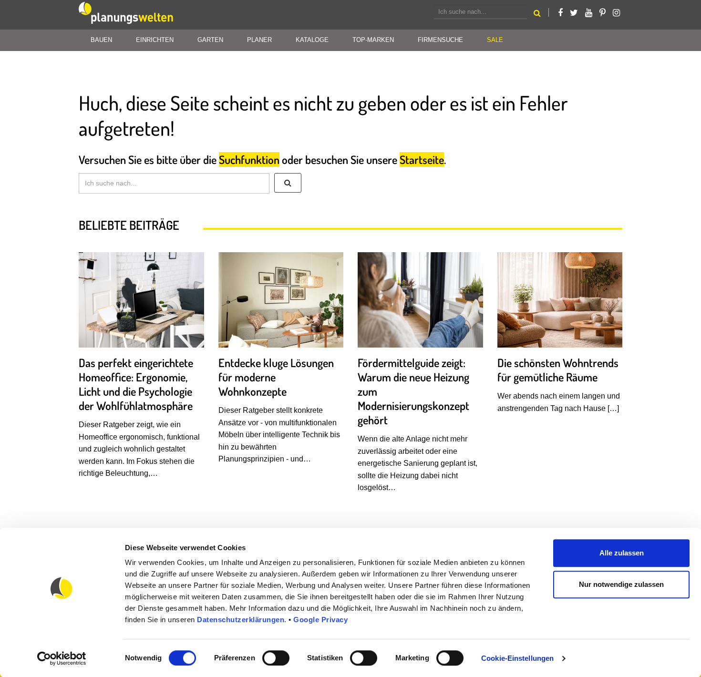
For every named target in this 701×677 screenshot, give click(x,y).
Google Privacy (320, 619)
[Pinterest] (602, 13)
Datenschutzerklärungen (240, 619)
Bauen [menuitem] (101, 39)
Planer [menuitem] (259, 39)
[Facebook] (560, 13)
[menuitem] (495, 40)
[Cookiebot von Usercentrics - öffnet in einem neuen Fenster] (61, 658)
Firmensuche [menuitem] (440, 39)
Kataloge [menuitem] (312, 39)
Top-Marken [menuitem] (373, 39)
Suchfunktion (249, 159)
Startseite (422, 159)
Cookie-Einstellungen (517, 658)
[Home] (126, 15)
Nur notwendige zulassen (621, 584)
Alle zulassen (621, 553)
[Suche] (287, 183)
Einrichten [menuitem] (155, 39)
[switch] (275, 658)
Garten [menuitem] (210, 39)
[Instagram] (616, 13)
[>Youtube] (588, 13)
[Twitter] (574, 13)
